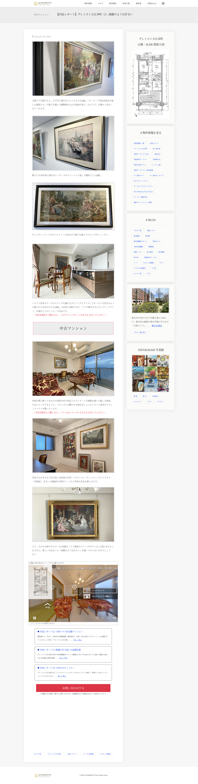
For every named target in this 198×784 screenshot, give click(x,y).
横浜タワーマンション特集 (143, 202)
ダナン (149, 273)
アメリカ (160, 401)
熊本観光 (112, 3)
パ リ (136, 263)
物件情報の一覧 (139, 143)
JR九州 (136, 257)
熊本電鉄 (161, 252)
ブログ (100, 3)
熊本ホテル (156, 241)
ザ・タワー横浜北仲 (140, 197)
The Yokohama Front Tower (143, 191)
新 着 (135, 396)
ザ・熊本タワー (139, 175)
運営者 (138, 3)
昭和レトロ (137, 252)
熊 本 (144, 396)
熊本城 (147, 236)
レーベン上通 (155, 165)
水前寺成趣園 (138, 246)
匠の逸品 (150, 252)
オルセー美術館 (105, 754)
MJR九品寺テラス (140, 165)
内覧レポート (151, 230)
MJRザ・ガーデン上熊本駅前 (143, 170)
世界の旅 (126, 3)
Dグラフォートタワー (141, 181)
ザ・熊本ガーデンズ (156, 175)
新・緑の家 (156, 148)
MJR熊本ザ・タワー (140, 159)
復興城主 (151, 246)
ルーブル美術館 (88, 754)
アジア (149, 401)
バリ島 (153, 268)
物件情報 (88, 3)
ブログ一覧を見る (140, 332)
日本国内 (155, 396)
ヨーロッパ (137, 401)
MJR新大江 (157, 159)
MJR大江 (157, 154)
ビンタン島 (137, 273)
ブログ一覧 (37, 754)
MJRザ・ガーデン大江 (141, 154)
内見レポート (72, 754)
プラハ (161, 263)
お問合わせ (151, 3)
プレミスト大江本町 (54, 754)
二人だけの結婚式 (140, 268)
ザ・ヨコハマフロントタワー (143, 186)
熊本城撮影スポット (140, 241)
